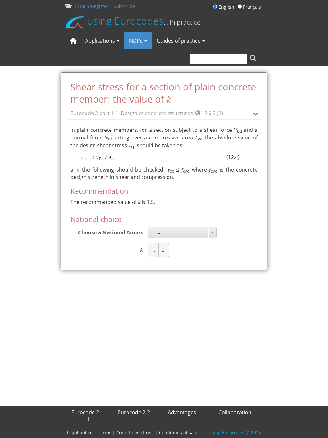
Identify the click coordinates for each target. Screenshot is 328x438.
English (226, 7)
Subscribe (124, 6)
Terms (104, 432)
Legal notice (80, 432)
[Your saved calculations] (67, 6)
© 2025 (235, 432)
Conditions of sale (178, 432)
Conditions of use (135, 432)
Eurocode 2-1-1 (88, 416)
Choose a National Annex (110, 232)
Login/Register (93, 6)
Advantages (182, 412)
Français (251, 7)
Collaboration (234, 412)
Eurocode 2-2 (134, 412)
